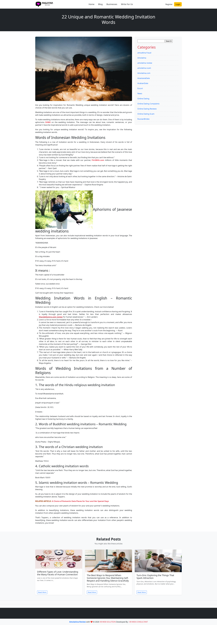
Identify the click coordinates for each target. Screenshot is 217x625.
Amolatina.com (143, 73)
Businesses (111, 4)
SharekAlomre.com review (51, 317)
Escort (140, 88)
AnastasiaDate (143, 78)
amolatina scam (144, 68)
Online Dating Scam (145, 114)
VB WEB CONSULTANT (138, 622)
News (139, 93)
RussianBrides (143, 119)
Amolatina (141, 58)
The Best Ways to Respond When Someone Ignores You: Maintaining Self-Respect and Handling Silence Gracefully (108, 578)
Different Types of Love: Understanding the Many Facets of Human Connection (57, 573)
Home (91, 4)
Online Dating (143, 98)
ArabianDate (142, 83)
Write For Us (127, 4)
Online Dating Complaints (148, 103)
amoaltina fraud (144, 52)
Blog (100, 4)
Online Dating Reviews (147, 109)
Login (178, 4)
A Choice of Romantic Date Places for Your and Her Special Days (80, 501)
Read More (42, 592)
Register (169, 4)
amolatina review (144, 63)
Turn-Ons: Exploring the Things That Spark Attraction (155, 577)
